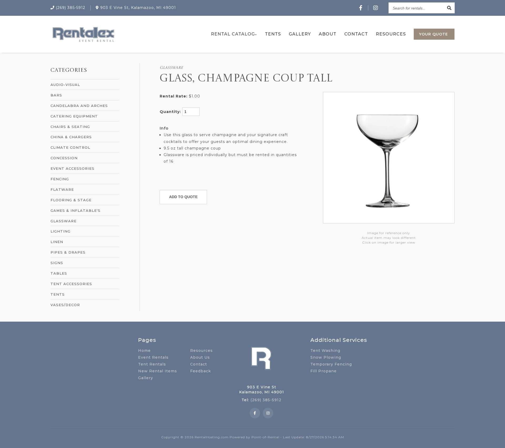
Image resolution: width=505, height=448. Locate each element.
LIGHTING (60, 231)
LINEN (56, 242)
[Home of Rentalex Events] (261, 378)
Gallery (300, 34)
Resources (391, 34)
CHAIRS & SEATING (70, 127)
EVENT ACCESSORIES (72, 168)
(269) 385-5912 (265, 400)
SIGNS (56, 263)
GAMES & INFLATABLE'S (75, 210)
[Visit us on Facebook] (361, 8)
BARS (56, 95)
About (327, 34)
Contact (356, 34)
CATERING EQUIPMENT (74, 116)
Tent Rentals (152, 364)
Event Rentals (153, 357)
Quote (433, 34)
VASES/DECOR (65, 305)
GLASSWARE (63, 221)
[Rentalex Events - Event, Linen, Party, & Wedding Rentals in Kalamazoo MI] (83, 41)
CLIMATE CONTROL (70, 147)
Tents (273, 34)
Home (144, 350)
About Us (200, 357)
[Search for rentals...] (449, 8)
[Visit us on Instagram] (375, 8)
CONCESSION (64, 158)
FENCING (59, 179)
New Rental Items (157, 371)
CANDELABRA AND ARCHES (79, 106)
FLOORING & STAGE (71, 200)
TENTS (57, 294)
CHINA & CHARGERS (71, 137)
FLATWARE (62, 189)
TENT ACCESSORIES (71, 284)
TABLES (58, 273)
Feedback (200, 371)
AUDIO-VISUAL (65, 85)
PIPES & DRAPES (67, 252)
